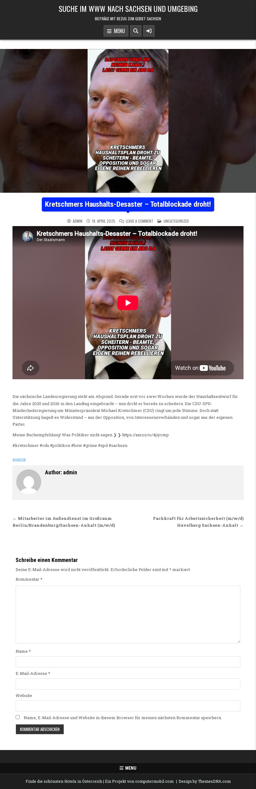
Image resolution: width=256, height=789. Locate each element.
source (19, 459)
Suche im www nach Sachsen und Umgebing (128, 8)
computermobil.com (154, 781)
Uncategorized (176, 221)
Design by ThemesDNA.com (205, 781)
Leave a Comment (139, 221)
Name (23, 651)
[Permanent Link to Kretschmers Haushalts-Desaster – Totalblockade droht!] (128, 121)
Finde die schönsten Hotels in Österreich (64, 781)
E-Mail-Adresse (33, 673)
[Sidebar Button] (149, 30)
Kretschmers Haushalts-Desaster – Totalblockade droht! (128, 204)
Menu (118, 31)
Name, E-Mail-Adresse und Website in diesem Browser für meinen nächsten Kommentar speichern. (123, 717)
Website (24, 695)
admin (77, 221)
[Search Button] (135, 30)
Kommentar (29, 579)
